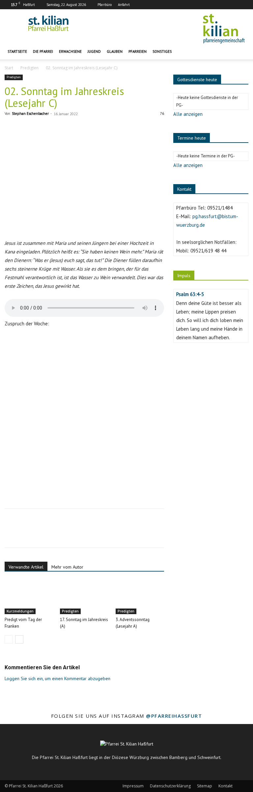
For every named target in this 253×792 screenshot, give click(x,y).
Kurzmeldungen (20, 611)
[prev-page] (9, 639)
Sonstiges (162, 51)
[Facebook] (222, 4)
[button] (240, 52)
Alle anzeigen (188, 114)
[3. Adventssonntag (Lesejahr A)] (140, 597)
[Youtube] (243, 4)
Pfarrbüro (105, 4)
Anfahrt (124, 4)
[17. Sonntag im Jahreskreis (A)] (84, 597)
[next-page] (19, 639)
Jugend (94, 51)
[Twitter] (26, 534)
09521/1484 (220, 208)
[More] (72, 534)
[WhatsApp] (56, 534)
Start (9, 68)
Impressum (133, 786)
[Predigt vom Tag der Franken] (29, 597)
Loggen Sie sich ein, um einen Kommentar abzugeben (57, 678)
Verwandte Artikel (26, 567)
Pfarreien (137, 51)
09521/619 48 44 (208, 251)
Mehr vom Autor (67, 567)
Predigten (29, 68)
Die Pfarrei (43, 51)
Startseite (17, 51)
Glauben (115, 51)
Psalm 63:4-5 (190, 294)
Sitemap (204, 786)
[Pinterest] (41, 534)
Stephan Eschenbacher (30, 113)
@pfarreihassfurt (174, 715)
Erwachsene (70, 51)
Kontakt (225, 786)
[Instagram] (233, 4)
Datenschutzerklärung (170, 786)
